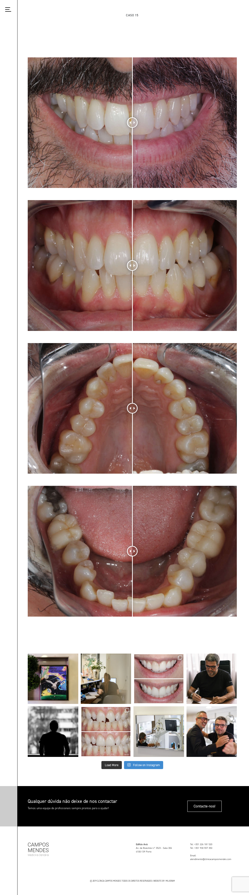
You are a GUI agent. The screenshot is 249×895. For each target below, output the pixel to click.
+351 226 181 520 (203, 844)
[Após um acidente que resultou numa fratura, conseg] (106, 731)
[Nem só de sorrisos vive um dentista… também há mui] (212, 679)
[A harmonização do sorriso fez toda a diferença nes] (158, 679)
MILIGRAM (170, 880)
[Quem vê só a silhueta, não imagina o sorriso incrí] (53, 731)
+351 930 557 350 (203, 848)
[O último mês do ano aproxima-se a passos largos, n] (106, 679)
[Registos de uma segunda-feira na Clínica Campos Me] (158, 731)
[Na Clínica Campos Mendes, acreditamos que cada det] (53, 679)
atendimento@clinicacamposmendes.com (210, 859)
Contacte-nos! (204, 806)
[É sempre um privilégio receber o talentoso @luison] (212, 731)
